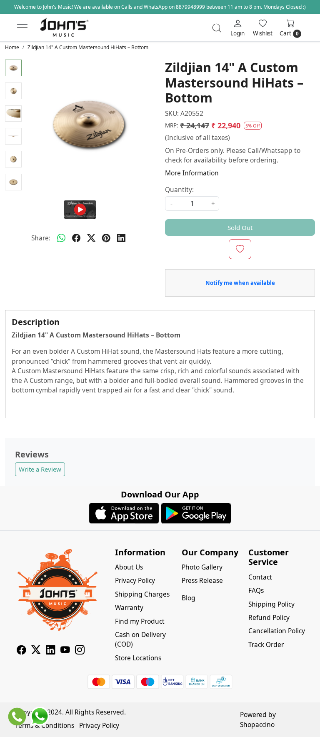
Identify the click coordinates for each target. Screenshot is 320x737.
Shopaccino (257, 724)
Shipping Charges (142, 594)
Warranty (129, 607)
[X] (36, 651)
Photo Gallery (202, 567)
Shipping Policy (271, 604)
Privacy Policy (135, 580)
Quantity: (179, 189)
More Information (192, 172)
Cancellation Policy (276, 630)
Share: (40, 237)
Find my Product (140, 621)
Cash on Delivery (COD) (140, 639)
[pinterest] (106, 238)
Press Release (202, 580)
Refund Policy (269, 617)
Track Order (266, 644)
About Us (129, 567)
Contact (260, 577)
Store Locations (138, 657)
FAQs (256, 590)
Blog (188, 597)
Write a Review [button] (40, 469)
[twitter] (91, 238)
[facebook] (76, 238)
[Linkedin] (50, 651)
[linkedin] (121, 238)
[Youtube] (65, 651)
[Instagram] (79, 651)
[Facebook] (21, 651)
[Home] (64, 27)
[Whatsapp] (61, 238)
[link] (216, 27)
